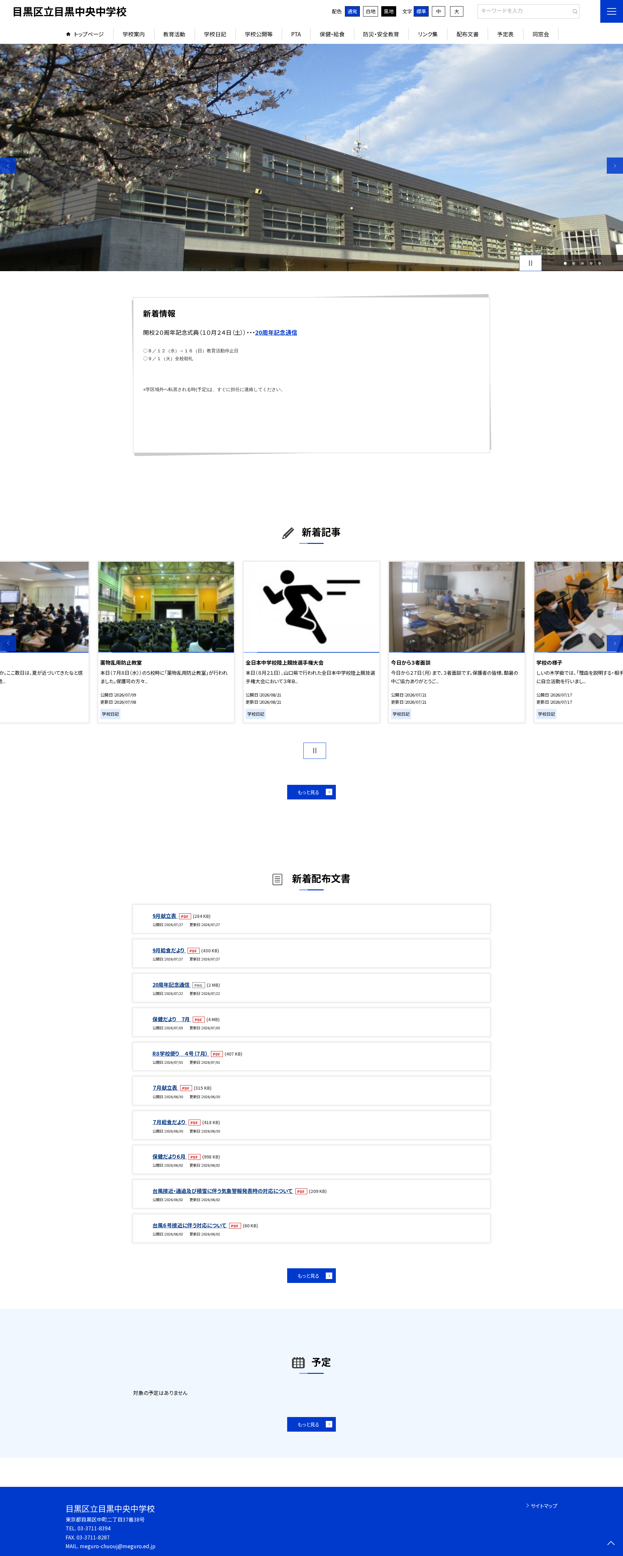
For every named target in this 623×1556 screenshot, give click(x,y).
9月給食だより (169, 950)
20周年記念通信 (172, 984)
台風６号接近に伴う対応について (190, 1225)
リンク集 (428, 34)
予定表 (505, 34)
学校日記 (215, 34)
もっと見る (308, 792)
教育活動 (174, 34)
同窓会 (540, 34)
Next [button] (615, 165)
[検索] (574, 10)
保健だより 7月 (172, 1019)
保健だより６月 (170, 1156)
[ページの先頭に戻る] (611, 1544)
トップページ (89, 34)
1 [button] (565, 263)
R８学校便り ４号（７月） (181, 1053)
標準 (421, 11)
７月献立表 (165, 1087)
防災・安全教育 (381, 34)
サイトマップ (544, 1506)
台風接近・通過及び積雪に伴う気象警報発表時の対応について (223, 1191)
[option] (311, 157)
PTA (296, 34)
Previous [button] (8, 165)
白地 (370, 11)
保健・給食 (332, 34)
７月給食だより (170, 1122)
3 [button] (582, 263)
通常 (352, 11)
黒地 (389, 11)
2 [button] (573, 263)
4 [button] (591, 263)
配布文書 (468, 34)
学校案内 (134, 34)
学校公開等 (259, 34)
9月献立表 (165, 916)
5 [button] (599, 263)
